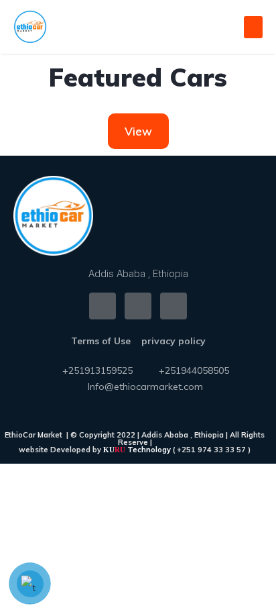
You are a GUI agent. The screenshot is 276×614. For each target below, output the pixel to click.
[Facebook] (102, 306)
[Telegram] (173, 306)
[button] (253, 27)
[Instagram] (138, 306)
